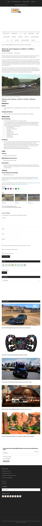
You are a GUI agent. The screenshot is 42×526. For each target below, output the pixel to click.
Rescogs (24, 522)
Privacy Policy (4, 481)
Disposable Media (24, 521)
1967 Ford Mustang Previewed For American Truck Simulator (16, 327)
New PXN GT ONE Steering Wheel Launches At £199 (14, 355)
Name (3, 228)
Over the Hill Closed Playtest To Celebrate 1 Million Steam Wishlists (18, 436)
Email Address (5, 452)
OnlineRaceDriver (21, 11)
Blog (6, 206)
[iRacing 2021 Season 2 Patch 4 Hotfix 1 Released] (21, 197)
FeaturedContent (10, 206)
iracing (7, 207)
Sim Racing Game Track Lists (6, 473)
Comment (4, 217)
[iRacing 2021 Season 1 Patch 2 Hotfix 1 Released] (34, 197)
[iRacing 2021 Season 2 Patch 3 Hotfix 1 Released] (8, 197)
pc (16, 206)
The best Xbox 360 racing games (7, 477)
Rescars (21, 522)
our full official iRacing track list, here (33, 182)
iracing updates (18, 207)
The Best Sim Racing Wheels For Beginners (9, 475)
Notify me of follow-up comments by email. (9, 249)
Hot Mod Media (7, 521)
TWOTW (19, 521)
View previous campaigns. (7, 456)
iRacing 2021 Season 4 (12, 207)
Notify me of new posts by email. (8, 253)
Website (3, 239)
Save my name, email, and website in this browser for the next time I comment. (16, 245)
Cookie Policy (4, 483)
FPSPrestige (29, 521)
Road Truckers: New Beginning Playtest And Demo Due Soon (16, 409)
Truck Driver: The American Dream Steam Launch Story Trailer (16, 382)
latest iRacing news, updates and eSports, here (18, 184)
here (12, 177)
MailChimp (8, 458)
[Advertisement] (21, 22)
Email (3, 233)
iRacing (14, 206)
